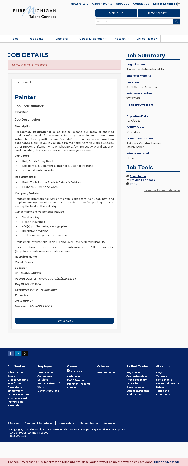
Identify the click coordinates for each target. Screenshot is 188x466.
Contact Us (141, 3)
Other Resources (18, 394)
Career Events (102, 3)
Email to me (138, 176)
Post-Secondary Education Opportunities (136, 383)
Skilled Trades (146, 38)
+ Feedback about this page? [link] (162, 190)
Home (14, 38)
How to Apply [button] (64, 320)
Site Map (13, 423)
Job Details (24, 82)
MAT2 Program (76, 380)
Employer (61, 38)
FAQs (159, 372)
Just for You (15, 383)
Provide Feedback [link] (142, 180)
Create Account (156, 13)
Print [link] (133, 183)
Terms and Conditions (38, 423)
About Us (122, 3)
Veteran (120, 38)
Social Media (164, 379)
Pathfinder (73, 376)
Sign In (114, 13)
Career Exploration (91, 38)
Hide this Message (167, 462)
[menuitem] (14, 38)
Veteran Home (106, 372)
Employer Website (138, 75)
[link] (35, 11)
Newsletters (79, 3)
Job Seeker (37, 38)
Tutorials (13, 405)
